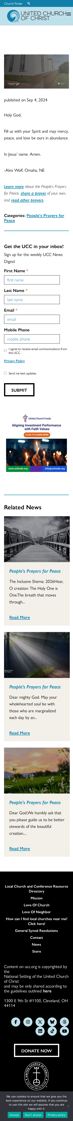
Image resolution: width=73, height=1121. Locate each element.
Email (10, 309)
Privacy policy (56, 1115)
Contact (36, 937)
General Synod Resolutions (36, 930)
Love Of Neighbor (36, 911)
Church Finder (13, 3)
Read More (19, 617)
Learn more (14, 186)
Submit (19, 390)
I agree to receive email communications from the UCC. (38, 351)
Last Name (16, 290)
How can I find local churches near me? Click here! (36, 921)
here (47, 991)
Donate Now (36, 1050)
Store (36, 951)
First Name (16, 270)
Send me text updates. (23, 373)
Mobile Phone (17, 329)
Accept (14, 1115)
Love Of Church (36, 904)
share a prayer (33, 193)
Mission (37, 897)
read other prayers (27, 200)
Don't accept (33, 1115)
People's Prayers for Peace (34, 217)
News (36, 944)
